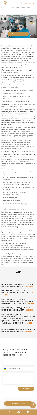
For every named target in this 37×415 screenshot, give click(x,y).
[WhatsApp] (9, 412)
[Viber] (28, 412)
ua (33, 3)
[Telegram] (18, 412)
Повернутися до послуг (18, 403)
